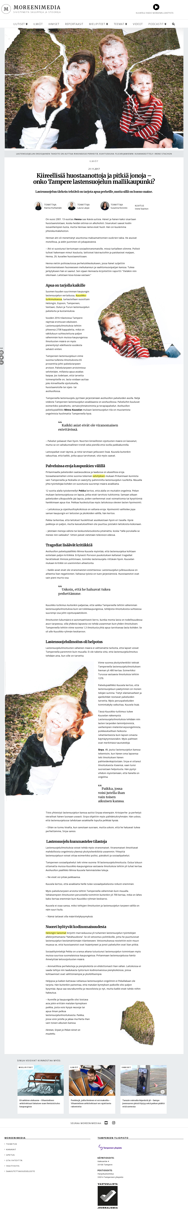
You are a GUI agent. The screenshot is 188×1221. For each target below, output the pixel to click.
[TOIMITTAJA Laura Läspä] (81, 212)
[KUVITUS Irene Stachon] (144, 212)
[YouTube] (106, 1122)
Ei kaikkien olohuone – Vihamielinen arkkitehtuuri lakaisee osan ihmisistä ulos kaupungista (39, 1103)
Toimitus (11, 1144)
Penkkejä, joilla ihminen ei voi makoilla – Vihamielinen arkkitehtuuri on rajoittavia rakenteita (91, 1103)
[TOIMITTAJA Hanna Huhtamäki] (48, 212)
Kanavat (11, 1149)
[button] (173, 23)
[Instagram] (113, 1122)
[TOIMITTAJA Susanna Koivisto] (115, 212)
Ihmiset (126, 1067)
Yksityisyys (12, 1166)
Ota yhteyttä (14, 1160)
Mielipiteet (26, 1067)
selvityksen (99, 476)
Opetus (10, 1155)
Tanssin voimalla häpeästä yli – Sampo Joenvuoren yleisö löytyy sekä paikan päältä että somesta (143, 1103)
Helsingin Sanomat (56, 932)
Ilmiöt (94, 161)
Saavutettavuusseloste (20, 1171)
